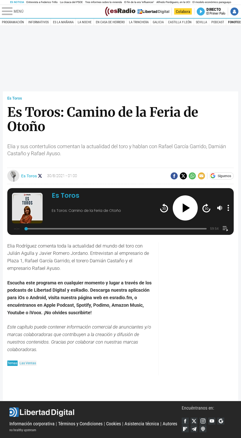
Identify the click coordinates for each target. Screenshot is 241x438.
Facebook (185, 421)
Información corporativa (32, 423)
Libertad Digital (95, 412)
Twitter (194, 421)
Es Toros (14, 98)
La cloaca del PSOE (71, 2)
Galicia (158, 22)
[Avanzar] (206, 208)
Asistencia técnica (142, 423)
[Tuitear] (183, 175)
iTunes (202, 428)
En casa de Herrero (110, 22)
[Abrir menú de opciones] (228, 208)
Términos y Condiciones (80, 423)
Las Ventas (28, 363)
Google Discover (220, 421)
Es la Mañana (63, 22)
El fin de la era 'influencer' (139, 2)
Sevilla (201, 22)
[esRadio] (120, 11)
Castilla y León (180, 22)
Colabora (183, 11)
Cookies (113, 423)
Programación (13, 22)
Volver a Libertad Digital (153, 12)
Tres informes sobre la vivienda (103, 2)
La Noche (85, 22)
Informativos (38, 22)
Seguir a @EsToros (40, 176)
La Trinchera (139, 22)
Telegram (194, 428)
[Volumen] (220, 208)
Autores (170, 423)
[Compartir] (174, 175)
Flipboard (185, 428)
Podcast (217, 22)
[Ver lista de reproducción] (225, 228)
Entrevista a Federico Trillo (41, 2)
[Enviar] (192, 175)
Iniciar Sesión (234, 12)
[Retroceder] (164, 208)
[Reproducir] (185, 208)
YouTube (211, 421)
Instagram (202, 421)
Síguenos (224, 176)
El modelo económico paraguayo (212, 2)
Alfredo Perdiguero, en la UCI (173, 2)
